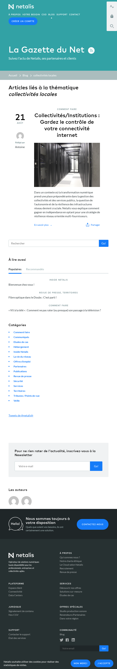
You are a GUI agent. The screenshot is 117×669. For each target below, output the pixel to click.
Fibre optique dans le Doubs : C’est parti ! (33, 297)
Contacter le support (19, 634)
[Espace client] (112, 16)
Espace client (15, 587)
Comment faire (22, 332)
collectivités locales (45, 75)
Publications (20, 371)
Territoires (19, 390)
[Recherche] (112, 26)
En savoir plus (41, 224)
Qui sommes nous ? (70, 557)
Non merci (80, 663)
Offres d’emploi (22, 361)
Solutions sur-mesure (71, 591)
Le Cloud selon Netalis (71, 564)
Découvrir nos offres (70, 587)
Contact (74, 14)
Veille (17, 400)
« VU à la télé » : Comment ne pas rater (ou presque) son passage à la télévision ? (55, 310)
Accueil (13, 75)
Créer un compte (23, 21)
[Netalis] (21, 6)
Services (18, 385)
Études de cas (67, 595)
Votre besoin (31, 14)
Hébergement (21, 346)
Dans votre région (69, 618)
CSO (44, 14)
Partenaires (20, 366)
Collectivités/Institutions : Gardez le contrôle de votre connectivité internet (67, 125)
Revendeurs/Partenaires (72, 614)
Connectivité (15, 591)
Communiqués (21, 337)
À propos (15, 14)
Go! (103, 243)
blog (51, 14)
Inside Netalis (21, 351)
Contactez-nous (92, 524)
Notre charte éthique (71, 560)
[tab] (15, 270)
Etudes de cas (21, 341)
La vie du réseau (22, 356)
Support (62, 14)
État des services (17, 637)
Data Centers (16, 595)
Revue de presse (23, 376)
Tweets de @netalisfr (21, 415)
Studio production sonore (73, 611)
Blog (25, 75)
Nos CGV (13, 614)
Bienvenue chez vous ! (21, 284)
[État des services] (112, 6)
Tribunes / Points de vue (27, 395)
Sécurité (18, 381)
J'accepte (104, 663)
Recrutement (66, 568)
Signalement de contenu (21, 611)
